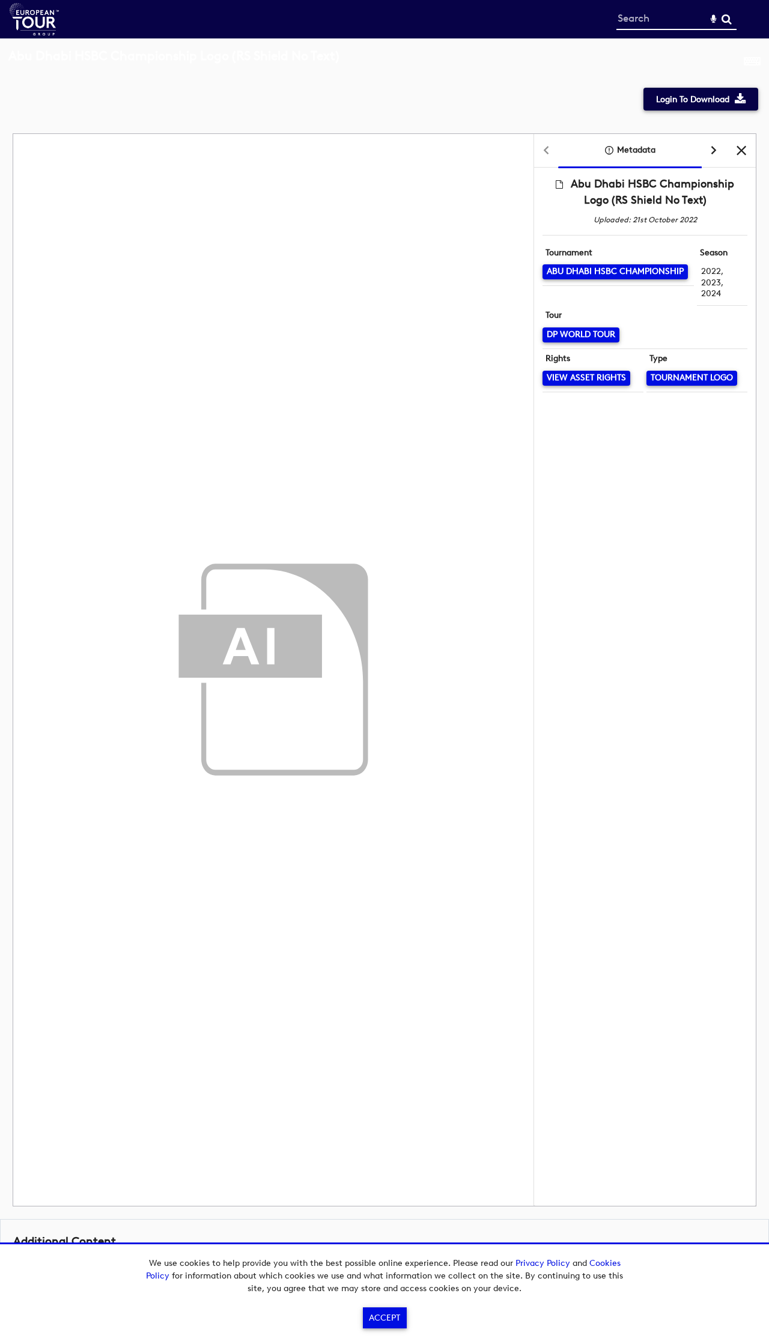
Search (726, 19)
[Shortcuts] (752, 62)
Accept (384, 1318)
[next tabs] (714, 151)
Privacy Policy (542, 1263)
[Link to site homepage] (34, 32)
